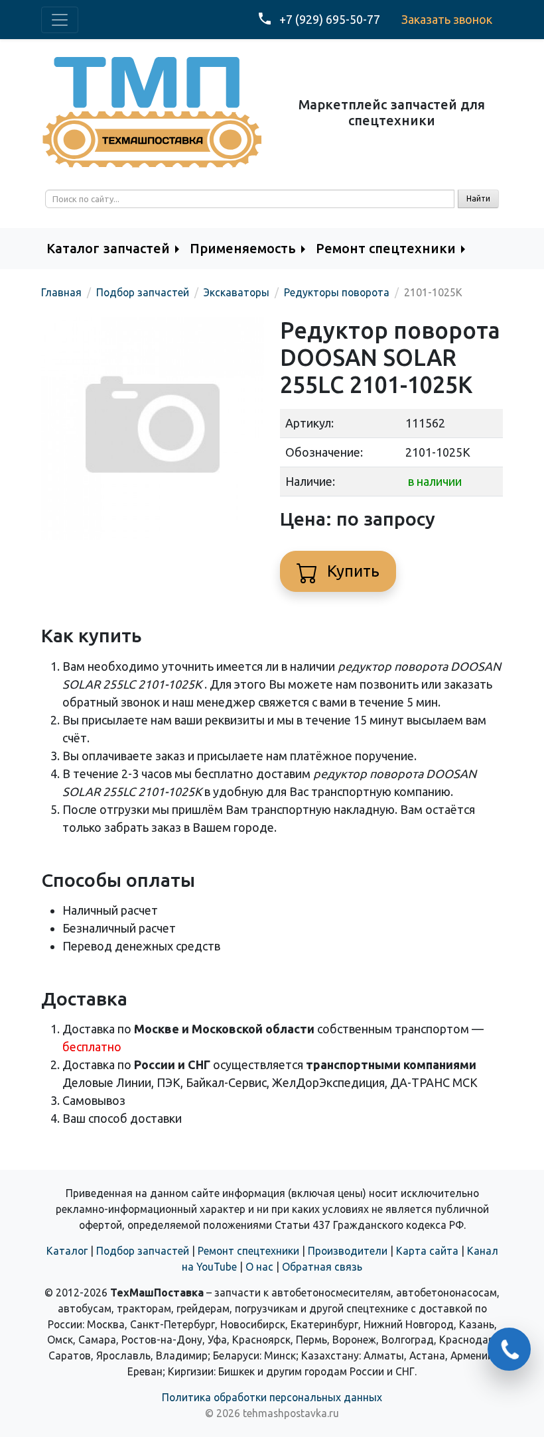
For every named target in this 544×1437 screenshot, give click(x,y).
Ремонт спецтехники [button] (386, 248)
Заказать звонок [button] (446, 19)
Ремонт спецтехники (248, 1251)
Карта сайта (427, 1251)
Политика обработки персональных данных (272, 1397)
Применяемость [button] (243, 248)
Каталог (67, 1251)
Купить (351, 571)
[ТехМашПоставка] (152, 111)
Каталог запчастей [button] (108, 248)
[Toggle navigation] (59, 20)
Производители (347, 1251)
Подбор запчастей (142, 1251)
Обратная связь (322, 1267)
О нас (259, 1267)
